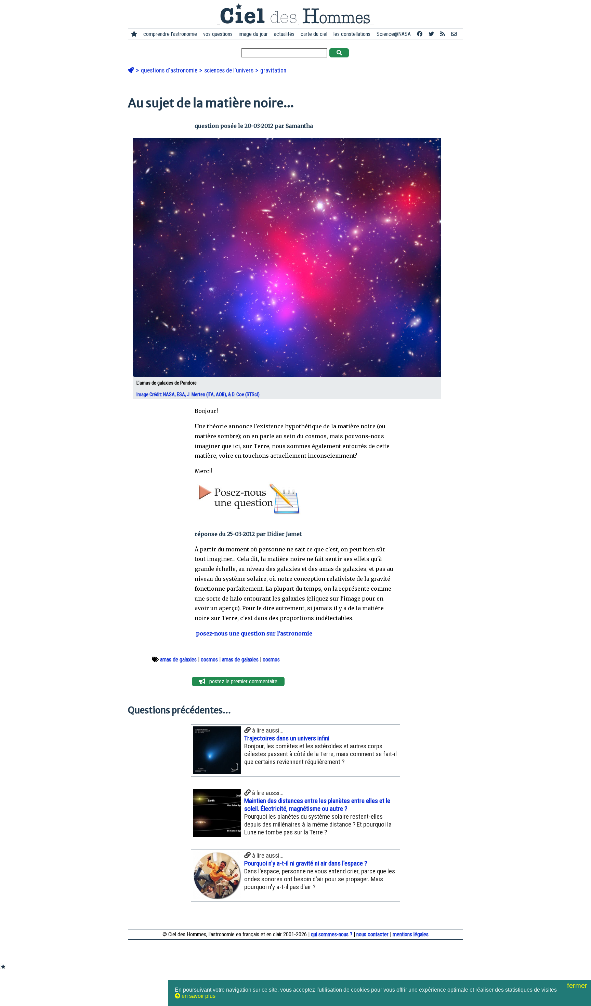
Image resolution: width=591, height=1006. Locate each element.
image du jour (253, 34)
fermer (578, 985)
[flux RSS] (442, 34)
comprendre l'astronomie (170, 34)
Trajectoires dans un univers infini (286, 738)
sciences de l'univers (229, 70)
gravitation (273, 70)
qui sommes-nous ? (331, 934)
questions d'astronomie (170, 70)
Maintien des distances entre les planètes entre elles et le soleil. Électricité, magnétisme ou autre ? (317, 805)
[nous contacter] (454, 34)
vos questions (218, 34)
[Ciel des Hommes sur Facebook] (419, 34)
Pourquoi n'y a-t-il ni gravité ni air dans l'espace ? (305, 863)
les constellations (351, 34)
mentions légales (411, 934)
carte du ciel (314, 34)
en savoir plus (197, 996)
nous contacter (372, 934)
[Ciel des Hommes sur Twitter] (431, 34)
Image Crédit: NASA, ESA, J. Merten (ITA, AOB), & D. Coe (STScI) (198, 395)
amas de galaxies (178, 659)
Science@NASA (394, 34)
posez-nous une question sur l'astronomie (253, 633)
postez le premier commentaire (241, 681)
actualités (284, 34)
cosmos (209, 659)
